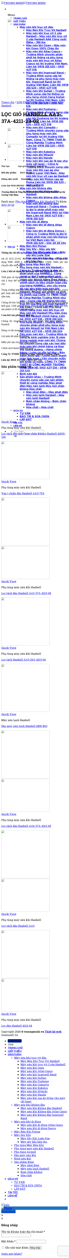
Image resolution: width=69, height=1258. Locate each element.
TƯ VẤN (19, 1182)
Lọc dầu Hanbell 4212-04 (16, 1025)
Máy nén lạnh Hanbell (35, 1168)
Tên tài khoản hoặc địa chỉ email (23, 1231)
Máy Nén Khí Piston (27, 1131)
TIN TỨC (13, 1192)
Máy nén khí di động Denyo (38, 1128)
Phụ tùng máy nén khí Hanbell (35, 201)
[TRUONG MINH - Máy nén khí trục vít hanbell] (23, 3)
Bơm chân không (31, 1172)
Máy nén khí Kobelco (34, 1088)
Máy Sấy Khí (22, 1135)
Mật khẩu (8, 1241)
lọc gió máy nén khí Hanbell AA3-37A (41, 252)
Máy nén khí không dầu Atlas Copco (44, 1111)
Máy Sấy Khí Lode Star (35, 1138)
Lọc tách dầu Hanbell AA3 (17, 925)
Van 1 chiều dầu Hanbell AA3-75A (22, 493)
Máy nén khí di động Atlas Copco (42, 1125)
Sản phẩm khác (24, 1162)
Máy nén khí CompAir (35, 1084)
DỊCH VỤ (13, 1178)
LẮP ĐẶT (20, 1188)
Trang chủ (7, 102)
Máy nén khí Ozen (32, 1067)
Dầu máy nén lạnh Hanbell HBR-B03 (24, 726)
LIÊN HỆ (12, 1195)
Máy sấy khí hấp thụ (34, 1141)
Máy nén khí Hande (33, 1094)
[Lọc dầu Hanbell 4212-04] (16, 159)
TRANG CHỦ (15, 1047)
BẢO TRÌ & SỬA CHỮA (28, 1185)
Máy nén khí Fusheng (35, 1081)
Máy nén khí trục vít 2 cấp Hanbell (43, 1064)
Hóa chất (26, 1175)
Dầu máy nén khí (25, 1155)
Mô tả (11, 246)
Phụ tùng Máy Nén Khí (29, 1145)
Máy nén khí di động (27, 1121)
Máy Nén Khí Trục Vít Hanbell (40, 1061)
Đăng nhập (35, 1248)
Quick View (8, 421)
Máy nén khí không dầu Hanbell (41, 1108)
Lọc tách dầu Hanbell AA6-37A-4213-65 (26, 826)
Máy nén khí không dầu (29, 1104)
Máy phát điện (30, 1165)
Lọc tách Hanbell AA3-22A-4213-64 (23, 659)
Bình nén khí (22, 1158)
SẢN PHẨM (24, 102)
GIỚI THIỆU (15, 1050)
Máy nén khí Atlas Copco (37, 1071)
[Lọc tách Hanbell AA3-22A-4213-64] (16, 143)
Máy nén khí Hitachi (34, 1091)
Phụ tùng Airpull (25, 1151)
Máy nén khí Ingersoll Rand (38, 1074)
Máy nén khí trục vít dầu (30, 1057)
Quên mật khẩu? (11, 1253)
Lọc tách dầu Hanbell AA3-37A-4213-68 (26, 593)
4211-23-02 (7, 204)
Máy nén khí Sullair (33, 1078)
